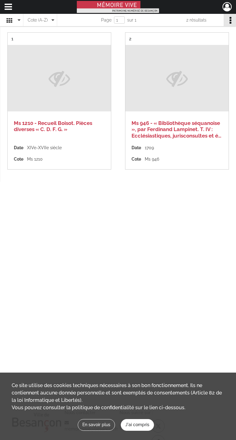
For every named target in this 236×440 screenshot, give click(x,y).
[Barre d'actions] (230, 20)
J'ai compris (137, 424)
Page (106, 20)
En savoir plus (96, 424)
